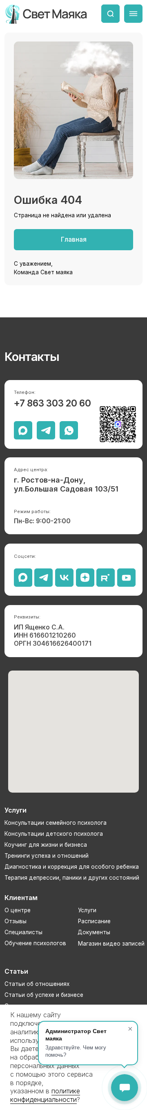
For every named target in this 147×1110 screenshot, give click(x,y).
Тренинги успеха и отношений (46, 855)
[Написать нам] (124, 1087)
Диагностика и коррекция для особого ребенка (71, 866)
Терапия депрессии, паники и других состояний (71, 877)
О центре (17, 910)
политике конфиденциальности (45, 1095)
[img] (110, 13)
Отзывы (15, 921)
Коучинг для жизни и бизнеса (45, 844)
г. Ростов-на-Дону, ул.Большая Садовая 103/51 (66, 484)
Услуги (87, 910)
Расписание (94, 921)
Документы (94, 932)
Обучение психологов (35, 943)
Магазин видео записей (111, 943)
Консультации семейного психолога (55, 822)
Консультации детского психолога (53, 833)
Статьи (16, 971)
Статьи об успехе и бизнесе (43, 995)
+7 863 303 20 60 (52, 403)
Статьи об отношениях (36, 984)
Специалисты (23, 932)
